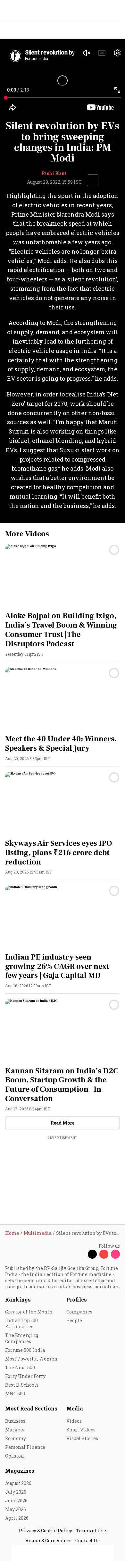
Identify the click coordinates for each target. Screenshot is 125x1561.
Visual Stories (82, 1438)
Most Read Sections (31, 1408)
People (74, 1320)
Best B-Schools (21, 1385)
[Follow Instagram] (115, 1254)
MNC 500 (15, 1393)
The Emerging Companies (21, 1338)
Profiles (76, 1299)
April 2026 (17, 1518)
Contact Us (87, 1540)
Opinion (14, 1456)
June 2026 (16, 1501)
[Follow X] (92, 1254)
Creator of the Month (29, 1312)
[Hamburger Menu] (116, 29)
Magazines (19, 1470)
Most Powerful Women (31, 1359)
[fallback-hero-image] (62, 576)
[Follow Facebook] (80, 1254)
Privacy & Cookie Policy (45, 1530)
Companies (79, 1312)
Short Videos (81, 1430)
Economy (15, 1438)
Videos (74, 1421)
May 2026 (15, 1509)
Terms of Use (91, 1530)
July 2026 (15, 1492)
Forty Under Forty (25, 1376)
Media (74, 1408)
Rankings (18, 1299)
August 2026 (18, 1483)
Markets (14, 1430)
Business (15, 1421)
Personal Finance (25, 1447)
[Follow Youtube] (103, 1254)
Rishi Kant (54, 173)
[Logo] (19, 29)
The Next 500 (20, 1367)
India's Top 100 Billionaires (21, 1323)
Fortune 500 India (25, 1350)
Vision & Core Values (48, 1540)
